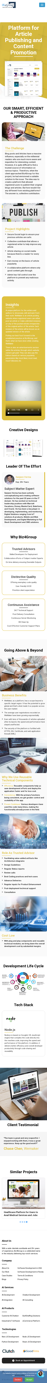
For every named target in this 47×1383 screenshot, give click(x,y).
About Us (5, 1268)
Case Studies (7, 1276)
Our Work (5, 1272)
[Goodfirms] (31, 1351)
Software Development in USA (30, 1268)
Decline (18, 1380)
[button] (22, 1222)
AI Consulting (28, 1300)
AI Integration (7, 1300)
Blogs (4, 1279)
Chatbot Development (31, 1295)
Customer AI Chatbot (10, 1316)
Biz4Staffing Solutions (31, 1316)
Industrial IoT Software (11, 1321)
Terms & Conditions (25, 1276)
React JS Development (32, 1342)
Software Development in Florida (30, 1272)
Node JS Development (31, 1337)
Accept (29, 1380)
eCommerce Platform (31, 1321)
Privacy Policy (23, 1279)
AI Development (8, 1295)
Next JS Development (10, 1337)
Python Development (10, 1342)
